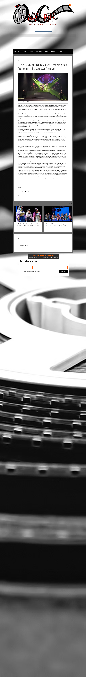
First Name (26, 264)
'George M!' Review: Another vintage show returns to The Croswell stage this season (56, 224)
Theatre (19, 187)
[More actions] (67, 61)
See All (70, 203)
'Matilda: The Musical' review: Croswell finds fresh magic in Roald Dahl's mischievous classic (27, 224)
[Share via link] (28, 191)
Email (56, 264)
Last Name (39, 264)
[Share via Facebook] (19, 191)
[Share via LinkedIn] (25, 191)
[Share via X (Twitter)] (22, 191)
